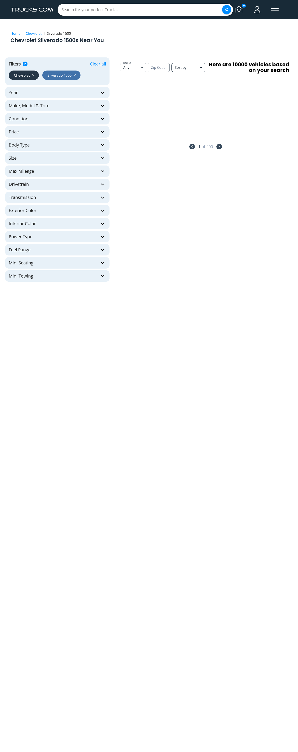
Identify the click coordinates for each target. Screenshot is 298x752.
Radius (127, 63)
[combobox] (188, 67)
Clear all (98, 64)
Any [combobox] (126, 67)
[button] (24, 75)
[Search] (226, 9)
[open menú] (275, 10)
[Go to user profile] (257, 10)
